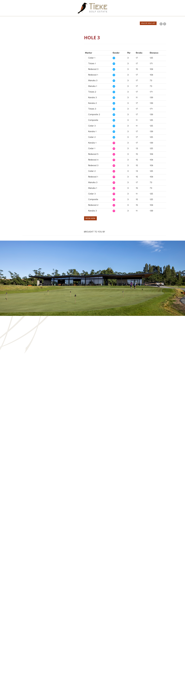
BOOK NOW (90, 218)
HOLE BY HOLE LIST (148, 23)
